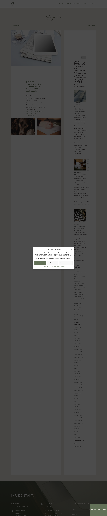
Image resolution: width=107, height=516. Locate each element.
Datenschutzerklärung (55, 266)
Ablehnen (52, 263)
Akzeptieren (40, 263)
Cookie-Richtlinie (46, 266)
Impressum (62, 266)
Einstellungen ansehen (66, 263)
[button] (72, 249)
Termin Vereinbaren (98, 510)
